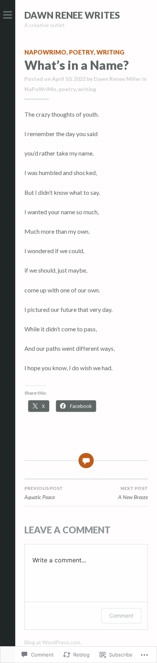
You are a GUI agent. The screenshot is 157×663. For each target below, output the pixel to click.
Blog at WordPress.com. (53, 642)
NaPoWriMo (45, 52)
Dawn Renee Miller (117, 78)
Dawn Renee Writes (72, 15)
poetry (81, 52)
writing (110, 52)
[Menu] (7, 15)
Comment (121, 615)
